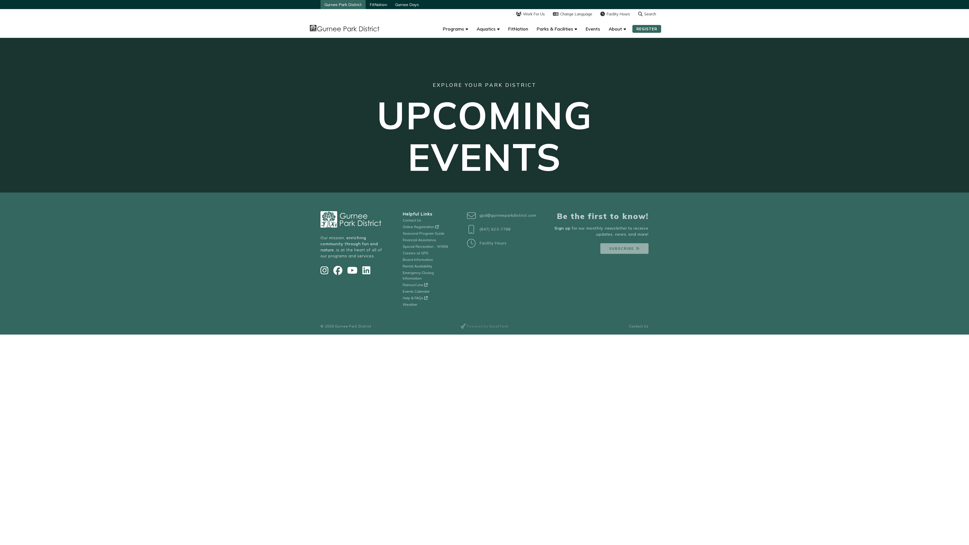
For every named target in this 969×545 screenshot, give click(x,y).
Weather (410, 304)
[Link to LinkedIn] (366, 270)
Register (646, 28)
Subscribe (621, 248)
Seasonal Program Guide (423, 233)
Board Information (418, 259)
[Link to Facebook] (339, 270)
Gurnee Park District (343, 4)
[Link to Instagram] (325, 270)
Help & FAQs (413, 298)
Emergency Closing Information (418, 275)
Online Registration (419, 227)
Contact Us (412, 220)
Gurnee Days (407, 4)
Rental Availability (417, 266)
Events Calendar (416, 291)
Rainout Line (413, 285)
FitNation (378, 4)
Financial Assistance (419, 240)
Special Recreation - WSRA (425, 246)
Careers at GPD (415, 253)
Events (593, 29)
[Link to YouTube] (353, 270)
